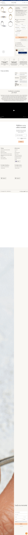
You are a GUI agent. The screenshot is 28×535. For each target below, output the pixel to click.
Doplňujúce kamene (17, 31)
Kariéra (17, 161)
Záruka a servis (3, 151)
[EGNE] (14, 2)
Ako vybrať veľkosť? (19, 30)
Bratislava (24, 19)
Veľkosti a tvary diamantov (18, 155)
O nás (15, 151)
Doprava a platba (3, 157)
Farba (22, 24)
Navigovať (4, 178)
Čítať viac (21, 79)
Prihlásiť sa (21, 141)
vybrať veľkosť (19, 42)
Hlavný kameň (23, 27)
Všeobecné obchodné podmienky (5, 149)
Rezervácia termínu (17, 152)
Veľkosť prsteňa (17, 27)
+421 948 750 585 (20, 54)
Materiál (16, 24)
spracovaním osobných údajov (23, 138)
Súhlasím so (21, 521)
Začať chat (22, 52)
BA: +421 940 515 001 (14, 0)
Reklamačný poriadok (3, 152)
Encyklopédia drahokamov (18, 156)
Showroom (16, 149)
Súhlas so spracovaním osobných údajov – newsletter (6, 155)
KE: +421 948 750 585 (20, 0)
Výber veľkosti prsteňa (4, 158)
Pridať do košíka (21, 37)
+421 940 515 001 (3, 168)
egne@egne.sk (25, 0)
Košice (17, 20)
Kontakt (16, 159)
